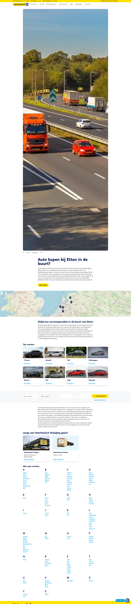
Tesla (90, 559)
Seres (68, 563)
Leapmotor (92, 521)
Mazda (25, 540)
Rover (46, 565)
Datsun (91, 478)
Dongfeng (92, 482)
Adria (24, 474)
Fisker (46, 501)
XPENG (91, 580)
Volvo (46, 584)
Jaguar (47, 513)
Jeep (46, 515)
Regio (28, 252)
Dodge (91, 480)
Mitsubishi (26, 549)
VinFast (47, 580)
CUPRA (69, 490)
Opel (68, 538)
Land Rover (92, 519)
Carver (69, 474)
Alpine (25, 482)
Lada (90, 513)
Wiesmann (70, 580)
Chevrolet (69, 482)
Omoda (69, 536)
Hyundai (91, 503)
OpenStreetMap (122, 315)
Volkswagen (48, 582)
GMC (68, 499)
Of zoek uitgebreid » (100, 400)
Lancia (91, 517)
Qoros (24, 559)
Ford (46, 503)
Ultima (25, 582)
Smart (68, 569)
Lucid (90, 526)
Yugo (24, 596)
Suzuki (69, 572)
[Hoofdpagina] (23, 252)
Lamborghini (92, 515)
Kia (68, 515)
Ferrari (47, 497)
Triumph (91, 563)
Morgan (25, 551)
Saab (68, 559)
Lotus (90, 524)
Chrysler (69, 484)
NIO (46, 536)
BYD (46, 482)
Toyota (91, 561)
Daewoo (91, 474)
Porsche (91, 542)
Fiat (46, 499)
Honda (91, 499)
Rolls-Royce (48, 563)
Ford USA (47, 505)
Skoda (68, 565)
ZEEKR (47, 594)
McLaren (25, 542)
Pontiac (91, 540)
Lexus (90, 522)
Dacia (90, 472)
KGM (68, 513)
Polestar (91, 538)
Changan (69, 478)
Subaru (69, 571)
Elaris (24, 497)
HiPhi (90, 497)
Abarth (25, 472)
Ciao (68, 486)
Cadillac (69, 472)
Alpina (25, 480)
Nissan (47, 538)
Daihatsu (91, 476)
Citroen (69, 488)
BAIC (46, 472)
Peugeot (91, 536)
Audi (24, 488)
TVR (90, 565)
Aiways (25, 476)
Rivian (46, 561)
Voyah (47, 586)
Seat (68, 561)
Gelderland (35, 252)
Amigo (25, 484)
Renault (47, 559)
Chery (68, 480)
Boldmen (47, 478)
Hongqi (91, 501)
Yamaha (25, 594)
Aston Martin (26, 486)
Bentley (47, 474)
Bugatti (47, 480)
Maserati (25, 536)
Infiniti (25, 513)
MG (24, 546)
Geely (68, 497)
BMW (46, 476)
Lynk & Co (92, 528)
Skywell (69, 567)
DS (89, 484)
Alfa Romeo (26, 478)
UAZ (24, 580)
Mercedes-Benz (27, 544)
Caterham (70, 476)
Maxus (25, 538)
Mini (24, 547)
